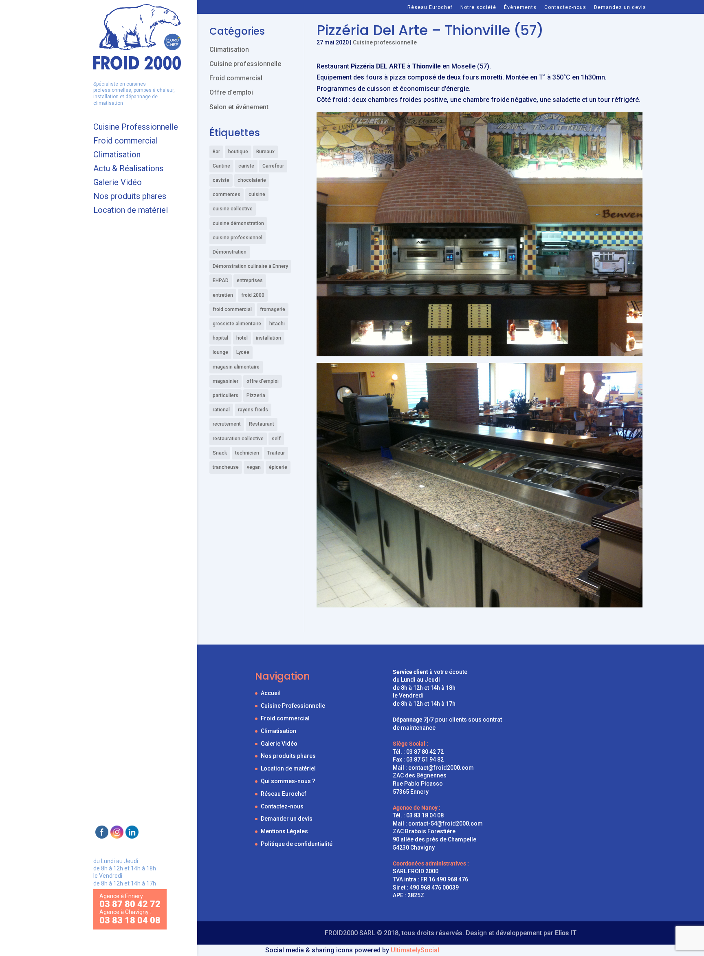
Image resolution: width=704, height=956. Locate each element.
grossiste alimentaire (237, 324)
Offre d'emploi (231, 92)
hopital (220, 338)
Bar (216, 152)
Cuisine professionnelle (385, 42)
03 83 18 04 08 (425, 815)
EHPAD (221, 280)
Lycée (242, 352)
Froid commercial (125, 142)
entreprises (250, 280)
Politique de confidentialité (296, 844)
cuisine (257, 194)
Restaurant (261, 424)
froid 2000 (252, 295)
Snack (220, 453)
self (276, 439)
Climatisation (117, 155)
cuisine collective (233, 209)
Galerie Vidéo (117, 183)
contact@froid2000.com (441, 767)
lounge (220, 352)
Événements (520, 7)
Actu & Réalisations (128, 169)
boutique (238, 152)
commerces (226, 194)
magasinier (225, 381)
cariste (246, 166)
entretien (223, 295)
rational (221, 410)
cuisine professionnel (237, 238)
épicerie (278, 467)
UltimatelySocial (415, 950)
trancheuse (226, 467)
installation (268, 338)
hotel (242, 338)
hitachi (277, 324)
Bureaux (265, 152)
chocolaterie (252, 180)
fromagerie (272, 309)
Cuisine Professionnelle (135, 128)
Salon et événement (238, 107)
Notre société (478, 7)
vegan (254, 467)
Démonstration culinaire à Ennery (250, 266)
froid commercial (232, 309)
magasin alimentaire (236, 367)
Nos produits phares (129, 197)
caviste (221, 180)
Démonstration (229, 252)
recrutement (227, 424)
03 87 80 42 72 (425, 751)
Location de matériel (130, 211)
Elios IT (565, 933)
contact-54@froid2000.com (445, 823)
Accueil (271, 693)
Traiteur (276, 453)
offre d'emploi (262, 381)
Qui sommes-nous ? (288, 781)
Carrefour (273, 166)
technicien (247, 453)
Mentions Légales (284, 831)
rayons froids (253, 410)
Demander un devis (286, 818)
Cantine (221, 166)
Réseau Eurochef (430, 7)
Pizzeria (255, 395)
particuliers (225, 395)
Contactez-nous (565, 7)
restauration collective (238, 439)
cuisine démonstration (238, 223)
